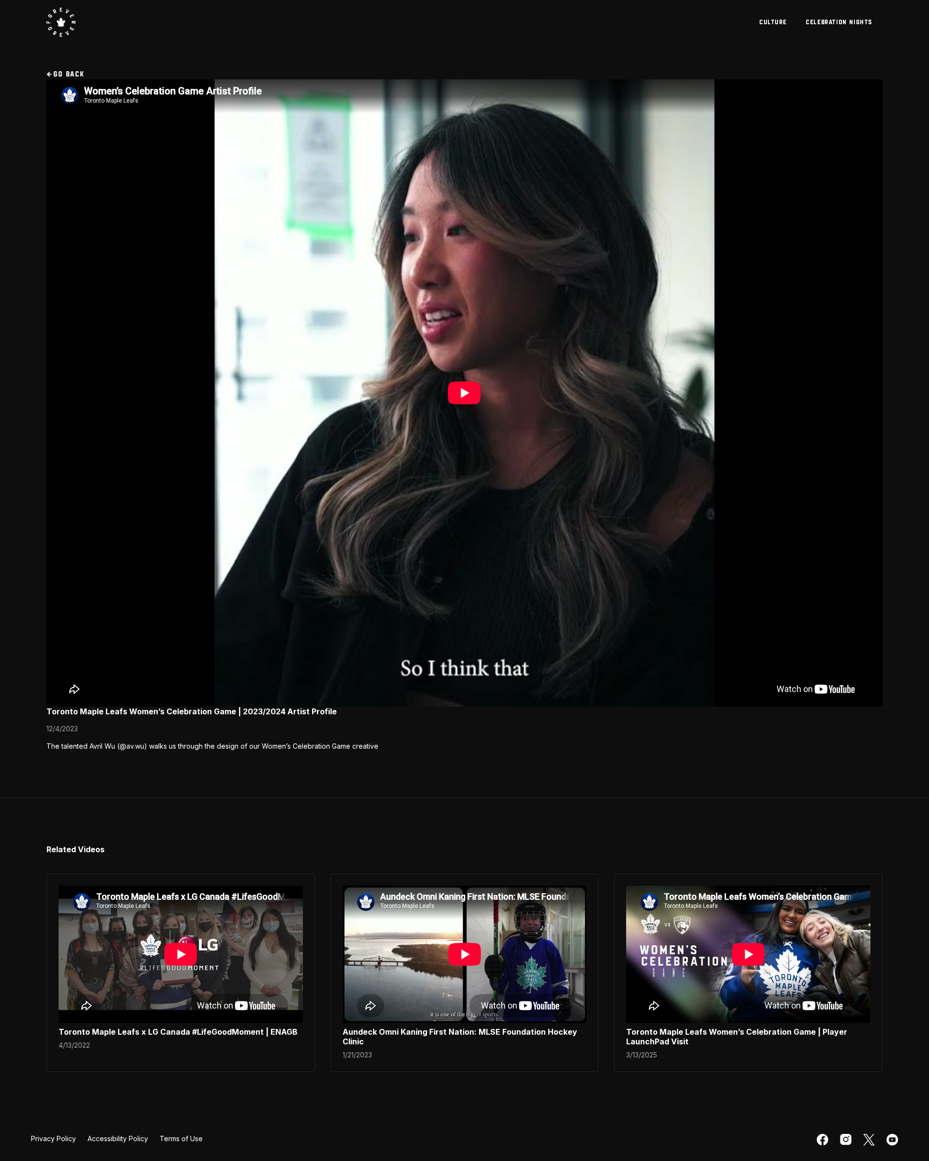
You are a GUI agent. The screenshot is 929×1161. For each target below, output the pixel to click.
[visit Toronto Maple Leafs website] (60, 22)
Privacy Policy (53, 1138)
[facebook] (822, 1140)
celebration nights (839, 22)
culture (773, 22)
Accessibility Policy (118, 1138)
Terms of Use (181, 1138)
